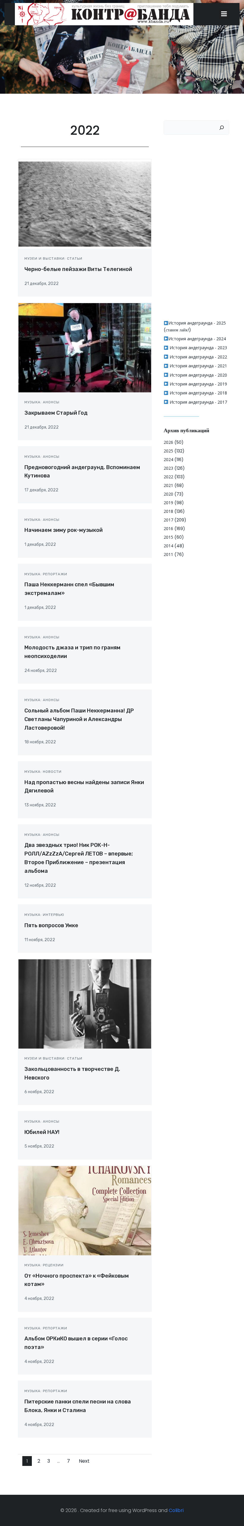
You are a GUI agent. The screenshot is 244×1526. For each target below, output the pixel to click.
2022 (168, 477)
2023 (168, 468)
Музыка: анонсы (42, 402)
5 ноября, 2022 (39, 1146)
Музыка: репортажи (45, 574)
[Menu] (224, 14)
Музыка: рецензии (44, 1265)
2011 (168, 554)
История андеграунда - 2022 (197, 357)
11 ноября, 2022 (39, 939)
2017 (168, 520)
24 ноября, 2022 (40, 670)
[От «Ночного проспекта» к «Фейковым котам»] (84, 1210)
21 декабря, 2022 (41, 283)
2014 (168, 546)
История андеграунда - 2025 (197, 323)
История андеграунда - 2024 (197, 338)
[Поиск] (222, 127)
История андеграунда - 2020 (197, 375)
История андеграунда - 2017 (197, 402)
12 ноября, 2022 (40, 885)
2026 (168, 442)
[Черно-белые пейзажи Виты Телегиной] (84, 203)
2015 (168, 537)
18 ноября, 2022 (40, 742)
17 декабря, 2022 (41, 490)
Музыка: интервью (44, 915)
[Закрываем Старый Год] (84, 347)
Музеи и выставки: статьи (53, 258)
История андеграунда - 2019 (197, 384)
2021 (168, 485)
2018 (168, 511)
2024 (168, 459)
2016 (168, 528)
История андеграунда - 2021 (197, 366)
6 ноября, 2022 (39, 1091)
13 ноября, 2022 (40, 805)
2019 (168, 502)
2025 (168, 451)
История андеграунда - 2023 (197, 347)
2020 (168, 494)
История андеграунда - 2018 (197, 393)
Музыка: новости (43, 772)
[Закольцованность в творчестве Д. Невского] (84, 1003)
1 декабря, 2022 (40, 544)
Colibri (176, 1510)
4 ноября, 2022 (39, 1298)
